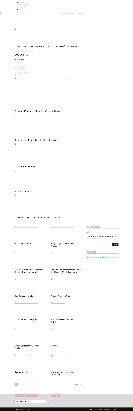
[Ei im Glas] (66, 335)
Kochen (24, 51)
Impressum (22, 7)
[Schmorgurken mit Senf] (66, 153)
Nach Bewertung (22, 72)
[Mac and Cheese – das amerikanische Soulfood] (66, 204)
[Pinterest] (38, 1)
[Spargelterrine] (30, 362)
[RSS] (39, 1)
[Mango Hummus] (66, 178)
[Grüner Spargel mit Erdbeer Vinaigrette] (30, 335)
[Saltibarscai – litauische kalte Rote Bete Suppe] (66, 126)
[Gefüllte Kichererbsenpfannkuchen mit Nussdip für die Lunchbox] (66, 259)
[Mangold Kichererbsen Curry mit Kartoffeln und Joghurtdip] (30, 259)
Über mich (75, 46)
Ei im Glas (55, 346)
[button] (116, 30)
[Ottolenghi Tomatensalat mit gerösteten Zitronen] (66, 92)
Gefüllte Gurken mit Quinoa (27, 319)
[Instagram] (35, 1)
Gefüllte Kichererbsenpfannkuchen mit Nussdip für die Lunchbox (66, 271)
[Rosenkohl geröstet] (30, 233)
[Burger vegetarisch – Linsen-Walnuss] (66, 233)
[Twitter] (40, 1)
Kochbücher (64, 46)
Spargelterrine (21, 372)
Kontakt (21, 2)
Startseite (17, 51)
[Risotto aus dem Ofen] (30, 285)
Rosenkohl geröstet (23, 243)
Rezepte (26, 46)
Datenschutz (23, 9)
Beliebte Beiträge (22, 65)
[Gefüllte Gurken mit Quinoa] (30, 309)
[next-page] (36, 384)
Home (18, 46)
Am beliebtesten (22, 67)
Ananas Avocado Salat (61, 296)
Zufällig (19, 74)
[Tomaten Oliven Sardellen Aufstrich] (66, 309)
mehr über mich (92, 238)
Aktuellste (20, 63)
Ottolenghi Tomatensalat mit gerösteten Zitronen (38, 111)
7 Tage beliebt (21, 70)
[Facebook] (33, 1)
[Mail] (36, 1)
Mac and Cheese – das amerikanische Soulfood (38, 217)
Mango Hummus (23, 191)
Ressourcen (52, 46)
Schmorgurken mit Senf (26, 166)
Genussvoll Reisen (38, 46)
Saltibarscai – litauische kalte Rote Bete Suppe (37, 140)
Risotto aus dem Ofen (24, 296)
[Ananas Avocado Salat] (66, 285)
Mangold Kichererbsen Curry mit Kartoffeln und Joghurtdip (29, 271)
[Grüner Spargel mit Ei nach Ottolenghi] (66, 362)
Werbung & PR (23, 5)
